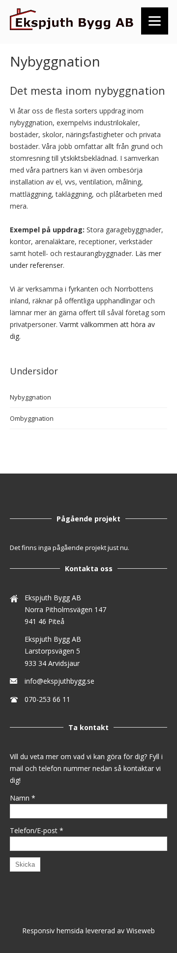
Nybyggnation (30, 397)
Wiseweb (140, 930)
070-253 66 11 (47, 699)
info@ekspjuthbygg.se (59, 681)
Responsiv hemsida (53, 930)
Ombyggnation (32, 418)
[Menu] (154, 21)
